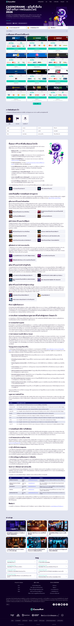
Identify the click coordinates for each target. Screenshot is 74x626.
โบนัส (50, 1)
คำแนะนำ (62, 1)
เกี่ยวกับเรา (55, 585)
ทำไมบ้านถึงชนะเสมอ (36, 585)
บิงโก (19, 585)
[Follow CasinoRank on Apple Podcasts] (67, 604)
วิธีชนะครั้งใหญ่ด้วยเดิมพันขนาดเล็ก (36, 589)
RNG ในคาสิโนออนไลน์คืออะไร (36, 591)
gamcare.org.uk (31, 489)
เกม (46, 1)
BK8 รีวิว (16, 66)
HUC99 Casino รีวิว (58, 66)
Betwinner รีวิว (37, 50)
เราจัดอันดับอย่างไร (54, 591)
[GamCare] (26, 615)
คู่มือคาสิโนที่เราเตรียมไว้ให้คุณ (55, 198)
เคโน (19, 587)
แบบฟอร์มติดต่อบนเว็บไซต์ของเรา (57, 506)
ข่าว (67, 1)
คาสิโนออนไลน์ (40, 1)
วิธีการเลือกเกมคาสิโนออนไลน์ (36, 587)
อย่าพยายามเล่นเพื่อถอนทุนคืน (14, 442)
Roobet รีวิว (16, 99)
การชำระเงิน (56, 1)
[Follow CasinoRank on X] (59, 604)
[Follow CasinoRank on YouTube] (62, 604)
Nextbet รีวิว (16, 82)
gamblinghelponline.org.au (33, 492)
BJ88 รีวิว (37, 99)
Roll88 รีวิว (58, 99)
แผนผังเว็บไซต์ (54, 624)
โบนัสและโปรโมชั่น (15, 160)
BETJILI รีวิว (37, 82)
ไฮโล (19, 589)
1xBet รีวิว (16, 50)
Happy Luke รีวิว (37, 66)
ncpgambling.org (31, 483)
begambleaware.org (32, 486)
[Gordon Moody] (35, 615)
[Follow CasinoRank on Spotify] (64, 604)
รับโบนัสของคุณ (16, 48)
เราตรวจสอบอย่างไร (54, 589)
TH (7, 604)
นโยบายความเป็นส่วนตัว (54, 593)
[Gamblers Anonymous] (18, 615)
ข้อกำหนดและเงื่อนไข (21, 624)
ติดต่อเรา (54, 587)
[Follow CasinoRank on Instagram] (56, 604)
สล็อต (19, 591)
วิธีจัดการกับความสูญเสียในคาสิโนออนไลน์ (36, 593)
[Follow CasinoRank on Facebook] (54, 604)
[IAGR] (12, 615)
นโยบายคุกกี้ (38, 624)
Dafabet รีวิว (58, 50)
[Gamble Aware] (50, 615)
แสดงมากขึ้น (36, 103)
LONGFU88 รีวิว (58, 82)
